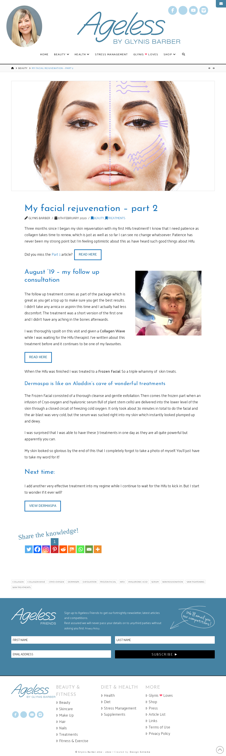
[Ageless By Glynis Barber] (33, 691)
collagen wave (36, 582)
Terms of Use (159, 727)
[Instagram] (46, 545)
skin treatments (21, 587)
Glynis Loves (161, 695)
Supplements (114, 714)
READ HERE (88, 254)
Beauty (22, 68)
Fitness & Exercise (73, 740)
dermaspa (73, 582)
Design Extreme (140, 752)
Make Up (66, 715)
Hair (62, 721)
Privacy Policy (92, 628)
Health (109, 695)
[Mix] (72, 545)
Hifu (122, 582)
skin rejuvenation (172, 582)
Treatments (116, 218)
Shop (153, 702)
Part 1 (56, 254)
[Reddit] (63, 545)
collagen (18, 582)
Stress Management (120, 708)
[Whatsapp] (80, 545)
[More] (98, 545)
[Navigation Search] (183, 54)
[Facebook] (37, 545)
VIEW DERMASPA (42, 505)
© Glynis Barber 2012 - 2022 (93, 752)
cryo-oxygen (56, 582)
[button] (221, 3)
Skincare (66, 709)
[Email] (89, 545)
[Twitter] (29, 545)
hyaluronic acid (138, 582)
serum (155, 582)
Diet (107, 702)
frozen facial (108, 582)
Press (153, 708)
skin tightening (195, 582)
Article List (157, 714)
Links (153, 720)
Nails (63, 728)
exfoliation (89, 582)
